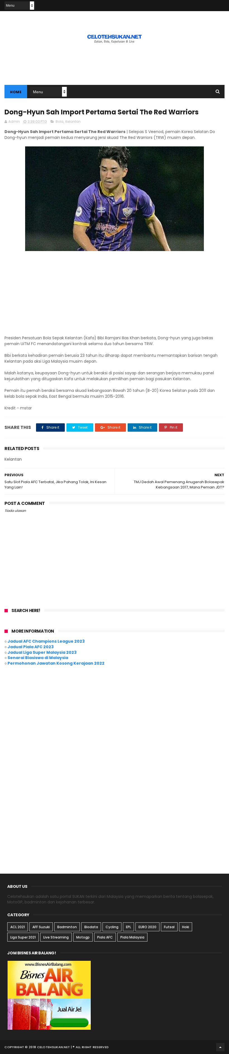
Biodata (91, 927)
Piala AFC (105, 937)
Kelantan (73, 121)
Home (16, 92)
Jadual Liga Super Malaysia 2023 (42, 652)
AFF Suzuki (41, 927)
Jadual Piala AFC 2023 (31, 647)
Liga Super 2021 (23, 937)
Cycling (112, 927)
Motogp (83, 937)
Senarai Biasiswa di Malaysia (38, 657)
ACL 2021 (17, 927)
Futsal (169, 927)
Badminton (67, 927)
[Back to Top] (220, 1047)
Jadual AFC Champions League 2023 (46, 641)
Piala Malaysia (132, 937)
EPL (128, 927)
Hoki (185, 927)
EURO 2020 (147, 927)
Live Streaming (56, 937)
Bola (59, 121)
